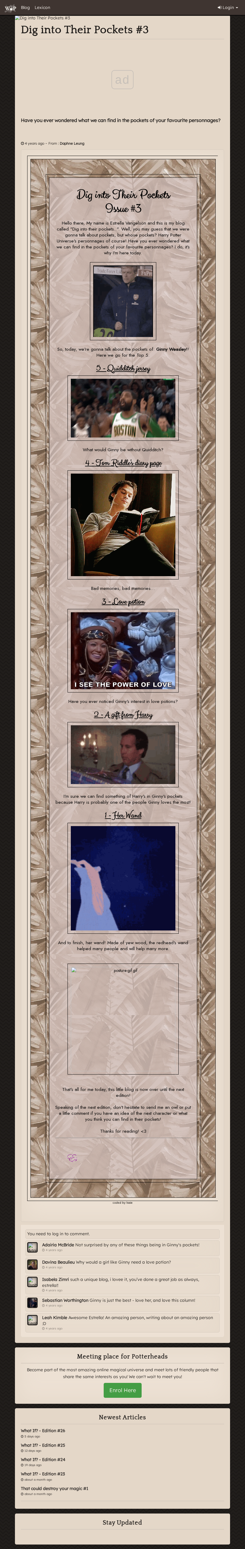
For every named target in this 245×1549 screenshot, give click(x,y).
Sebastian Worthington (65, 1300)
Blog (25, 7)
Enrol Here (122, 1390)
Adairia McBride (58, 1244)
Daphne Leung (72, 143)
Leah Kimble (54, 1317)
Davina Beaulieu (58, 1262)
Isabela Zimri (55, 1279)
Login (228, 7)
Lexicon (42, 7)
